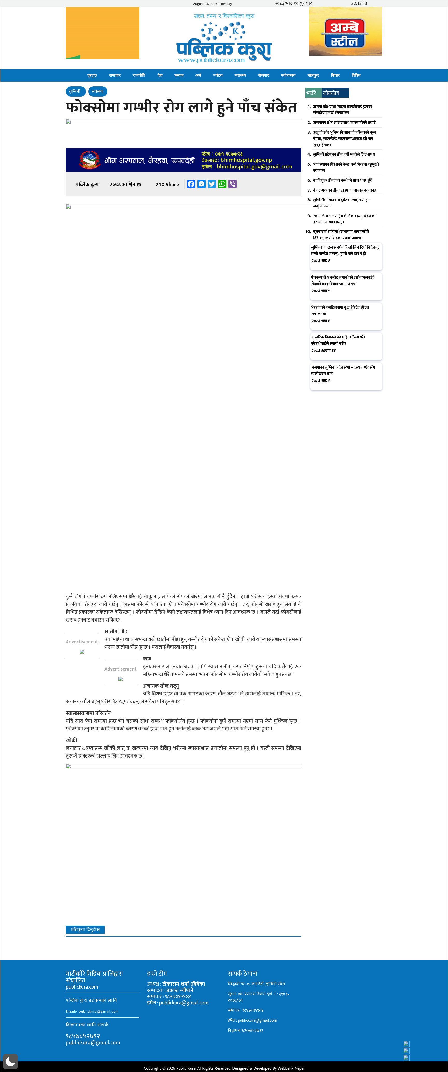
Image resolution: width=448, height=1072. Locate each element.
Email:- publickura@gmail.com (92, 1011)
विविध (356, 75)
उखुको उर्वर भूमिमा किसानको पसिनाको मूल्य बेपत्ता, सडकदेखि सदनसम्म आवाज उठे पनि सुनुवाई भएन (344, 138)
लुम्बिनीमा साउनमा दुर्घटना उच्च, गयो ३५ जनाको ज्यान (341, 203)
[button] (10, 1061)
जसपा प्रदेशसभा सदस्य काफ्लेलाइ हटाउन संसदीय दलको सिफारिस (342, 110)
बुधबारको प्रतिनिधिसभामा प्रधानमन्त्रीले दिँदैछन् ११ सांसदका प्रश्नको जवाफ (341, 235)
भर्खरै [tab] (311, 93)
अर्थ (198, 75)
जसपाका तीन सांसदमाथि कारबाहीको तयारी (344, 122)
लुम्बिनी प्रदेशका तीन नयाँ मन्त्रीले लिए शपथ (344, 154)
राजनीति (139, 75)
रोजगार (263, 75)
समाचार (115, 75)
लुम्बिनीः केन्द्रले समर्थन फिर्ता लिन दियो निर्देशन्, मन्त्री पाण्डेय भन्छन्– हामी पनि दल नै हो (345, 250)
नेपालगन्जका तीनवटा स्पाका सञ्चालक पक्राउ (344, 190)
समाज (178, 75)
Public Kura (186, 1068)
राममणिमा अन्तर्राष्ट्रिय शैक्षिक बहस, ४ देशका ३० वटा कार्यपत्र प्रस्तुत (344, 219)
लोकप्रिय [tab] (331, 93)
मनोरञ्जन (288, 75)
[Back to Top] (434, 1054)
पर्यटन (217, 75)
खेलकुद (313, 75)
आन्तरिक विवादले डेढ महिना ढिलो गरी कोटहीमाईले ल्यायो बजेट (338, 340)
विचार (335, 75)
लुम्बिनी (75, 91)
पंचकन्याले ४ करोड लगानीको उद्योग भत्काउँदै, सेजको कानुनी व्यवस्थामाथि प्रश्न (343, 280)
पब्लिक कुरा (87, 184)
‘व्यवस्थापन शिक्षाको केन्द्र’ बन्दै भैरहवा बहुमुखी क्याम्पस (346, 167)
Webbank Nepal (291, 1068)
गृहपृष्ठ (92, 75)
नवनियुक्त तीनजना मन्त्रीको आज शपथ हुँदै (342, 180)
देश (160, 75)
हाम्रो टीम (157, 974)
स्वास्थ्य (240, 75)
